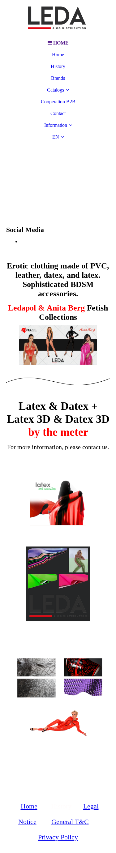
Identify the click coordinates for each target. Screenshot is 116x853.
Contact (58, 113)
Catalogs (55, 89)
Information (55, 125)
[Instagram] (22, 241)
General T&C (70, 821)
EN (55, 136)
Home (58, 54)
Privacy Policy (58, 837)
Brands (58, 78)
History (58, 66)
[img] (58, 18)
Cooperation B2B (58, 101)
